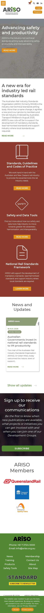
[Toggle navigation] (3, 3)
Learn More (22, 289)
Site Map (33, 568)
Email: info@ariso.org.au (22, 548)
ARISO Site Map (31, 595)
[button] (34, 3)
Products (10, 564)
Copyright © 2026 (12, 595)
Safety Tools (10, 568)
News (10, 556)
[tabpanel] (22, 48)
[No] (41, 604)
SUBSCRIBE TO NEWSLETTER (22, 584)
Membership (32, 556)
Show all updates (20, 385)
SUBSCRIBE (22, 448)
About (32, 564)
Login (38, 8)
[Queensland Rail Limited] (22, 481)
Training (9, 560)
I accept (16, 609)
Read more (9, 50)
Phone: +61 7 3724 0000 (22, 545)
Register (37, 12)
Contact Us (32, 560)
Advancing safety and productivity (21, 30)
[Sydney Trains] (22, 492)
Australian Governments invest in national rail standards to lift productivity (22, 341)
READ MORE (22, 188)
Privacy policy (27, 609)
